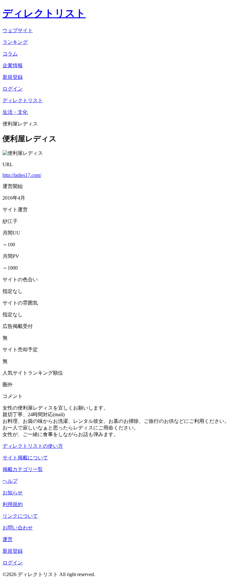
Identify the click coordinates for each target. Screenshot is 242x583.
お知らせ (13, 492)
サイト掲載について (25, 457)
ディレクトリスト (44, 13)
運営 (8, 539)
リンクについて (20, 516)
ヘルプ (10, 481)
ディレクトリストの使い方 (33, 446)
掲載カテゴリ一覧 (23, 469)
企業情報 (13, 65)
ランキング (15, 42)
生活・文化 (15, 112)
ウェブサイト (18, 30)
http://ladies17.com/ (22, 175)
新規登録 (13, 551)
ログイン (13, 562)
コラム (10, 53)
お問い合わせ (18, 527)
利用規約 (13, 504)
